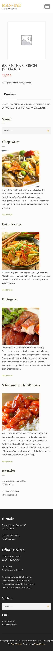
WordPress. (39, 644)
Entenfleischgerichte (21, 82)
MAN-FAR (11, 5)
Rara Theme (16, 644)
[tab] (10, 94)
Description (10, 93)
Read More (7, 214)
